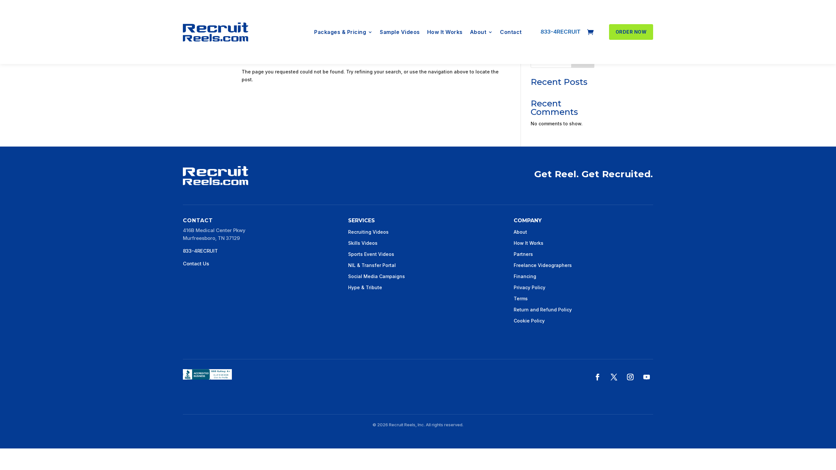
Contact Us (196, 263)
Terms (521, 298)
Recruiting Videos (368, 232)
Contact (511, 32)
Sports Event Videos (371, 254)
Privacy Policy (529, 287)
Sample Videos (400, 32)
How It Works (445, 32)
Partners (523, 254)
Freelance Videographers (543, 265)
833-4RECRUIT (560, 31)
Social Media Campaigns (376, 276)
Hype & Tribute (365, 287)
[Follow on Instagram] (630, 377)
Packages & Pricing (340, 32)
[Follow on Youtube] (646, 377)
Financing (525, 276)
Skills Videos (363, 243)
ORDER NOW (631, 32)
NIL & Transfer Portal (372, 265)
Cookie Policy (529, 320)
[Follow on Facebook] (597, 377)
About (478, 32)
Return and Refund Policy (543, 309)
